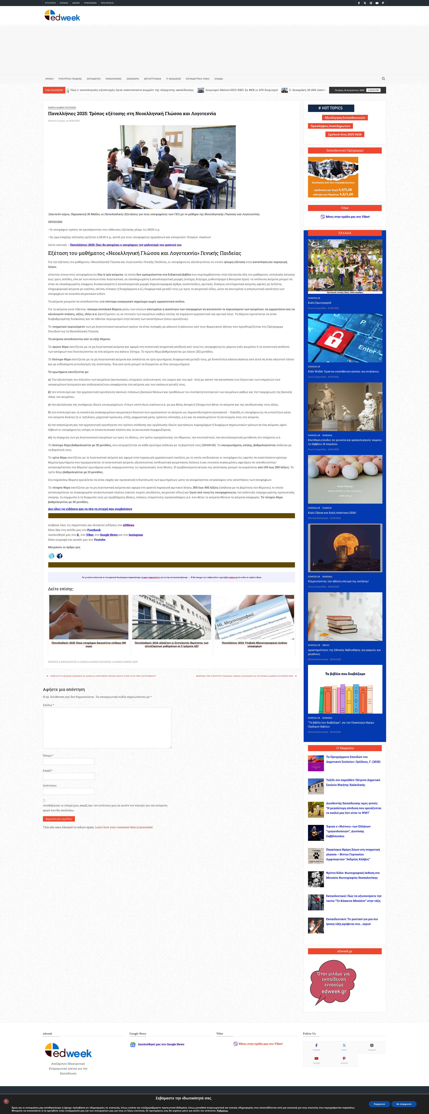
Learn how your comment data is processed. (124, 827)
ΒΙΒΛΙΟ (325, 645)
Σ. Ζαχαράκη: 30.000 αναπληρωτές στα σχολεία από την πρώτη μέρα (237, 90)
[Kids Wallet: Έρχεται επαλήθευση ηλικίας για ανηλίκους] (345, 338)
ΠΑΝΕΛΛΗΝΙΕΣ (113, 78)
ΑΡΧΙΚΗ (49, 78)
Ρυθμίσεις (222, 1110)
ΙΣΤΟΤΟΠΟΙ (50, 3)
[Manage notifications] (6, 1101)
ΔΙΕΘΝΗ (76, 3)
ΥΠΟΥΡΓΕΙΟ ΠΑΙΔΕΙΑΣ (70, 78)
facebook (316, 1050)
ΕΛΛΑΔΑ (218, 78)
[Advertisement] (214, 49)
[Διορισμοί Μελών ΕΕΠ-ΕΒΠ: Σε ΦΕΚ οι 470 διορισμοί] (103, 90)
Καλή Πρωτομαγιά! (319, 302)
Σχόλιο (48, 705)
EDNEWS (53, 661)
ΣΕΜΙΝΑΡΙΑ (133, 78)
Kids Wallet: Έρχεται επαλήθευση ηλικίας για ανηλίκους (343, 371)
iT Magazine (173, 78)
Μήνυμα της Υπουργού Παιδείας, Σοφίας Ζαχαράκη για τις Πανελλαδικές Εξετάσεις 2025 (244, 676)
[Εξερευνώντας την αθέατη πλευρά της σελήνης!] (345, 548)
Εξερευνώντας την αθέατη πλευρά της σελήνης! (338, 581)
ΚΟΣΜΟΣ (64, 3)
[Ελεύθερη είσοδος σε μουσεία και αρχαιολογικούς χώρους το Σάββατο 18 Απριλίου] (345, 406)
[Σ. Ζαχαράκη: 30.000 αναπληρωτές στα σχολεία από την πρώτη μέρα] (187, 90)
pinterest (344, 1063)
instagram (372, 1050)
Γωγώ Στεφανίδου (317, 308)
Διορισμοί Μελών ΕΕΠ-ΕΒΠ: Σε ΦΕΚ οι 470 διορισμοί (144, 90)
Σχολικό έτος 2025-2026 (345, 134)
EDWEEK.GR (314, 298)
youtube (316, 1063)
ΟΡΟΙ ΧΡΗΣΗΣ (107, 3)
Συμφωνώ (379, 1104)
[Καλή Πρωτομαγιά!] (345, 266)
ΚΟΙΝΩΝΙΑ (327, 435)
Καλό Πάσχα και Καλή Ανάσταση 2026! (332, 512)
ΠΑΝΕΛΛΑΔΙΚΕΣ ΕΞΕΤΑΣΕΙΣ (62, 107)
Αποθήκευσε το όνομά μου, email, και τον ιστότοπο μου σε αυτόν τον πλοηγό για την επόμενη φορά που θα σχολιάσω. (105, 807)
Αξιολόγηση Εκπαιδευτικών (345, 117)
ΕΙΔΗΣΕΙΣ (327, 507)
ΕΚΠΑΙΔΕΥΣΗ (94, 78)
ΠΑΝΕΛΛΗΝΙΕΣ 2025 (126, 661)
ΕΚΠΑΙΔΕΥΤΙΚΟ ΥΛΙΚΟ (197, 78)
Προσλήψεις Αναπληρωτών (330, 126)
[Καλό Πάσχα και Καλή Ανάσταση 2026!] (345, 479)
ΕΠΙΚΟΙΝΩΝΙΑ (90, 3)
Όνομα (48, 755)
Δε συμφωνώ (404, 1104)
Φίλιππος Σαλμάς (56, 120)
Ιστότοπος (50, 785)
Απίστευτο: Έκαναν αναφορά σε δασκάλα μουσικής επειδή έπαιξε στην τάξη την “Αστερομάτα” (103, 676)
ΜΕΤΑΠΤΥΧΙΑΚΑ (152, 78)
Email (48, 770)
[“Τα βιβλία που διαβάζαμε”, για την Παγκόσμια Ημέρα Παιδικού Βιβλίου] (345, 689)
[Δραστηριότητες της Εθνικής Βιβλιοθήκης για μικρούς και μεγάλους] (345, 616)
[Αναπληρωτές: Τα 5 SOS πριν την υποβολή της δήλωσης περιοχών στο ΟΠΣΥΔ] (290, 90)
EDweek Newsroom (318, 518)
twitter (344, 1050)
